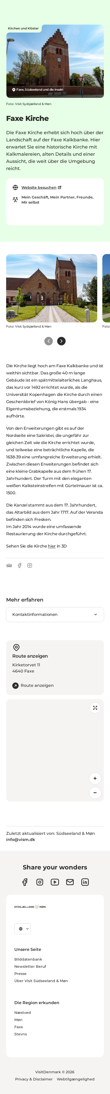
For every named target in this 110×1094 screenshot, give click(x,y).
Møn (18, 1019)
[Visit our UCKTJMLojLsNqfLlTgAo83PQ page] (54, 882)
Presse (20, 973)
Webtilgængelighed (76, 1079)
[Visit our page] (39, 882)
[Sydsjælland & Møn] (30, 907)
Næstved (22, 1012)
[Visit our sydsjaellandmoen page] (24, 882)
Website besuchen (39, 187)
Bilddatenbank (28, 959)
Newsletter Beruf (30, 966)
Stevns (20, 1034)
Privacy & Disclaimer (34, 1079)
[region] (55, 750)
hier (52, 546)
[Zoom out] (95, 793)
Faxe (18, 1027)
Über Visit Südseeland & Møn (41, 981)
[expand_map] (95, 707)
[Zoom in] (95, 778)
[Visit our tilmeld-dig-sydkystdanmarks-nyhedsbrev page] (69, 882)
